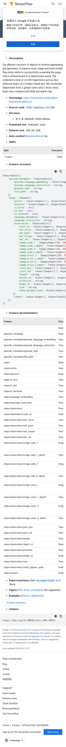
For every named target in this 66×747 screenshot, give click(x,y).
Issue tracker (9, 693)
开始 (33, 44)
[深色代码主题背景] (55, 171)
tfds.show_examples (30, 590)
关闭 (33, 36)
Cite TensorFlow (11, 713)
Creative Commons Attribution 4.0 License (31, 633)
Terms (6, 725)
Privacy (16, 725)
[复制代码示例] (60, 171)
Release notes (10, 698)
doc (48, 580)
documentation (34, 136)
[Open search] (53, 4)
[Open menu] (5, 4)
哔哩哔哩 (7, 679)
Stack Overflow (10, 703)
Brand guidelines (11, 708)
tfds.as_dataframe (32, 595)
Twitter (6, 674)
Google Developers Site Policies (24, 639)
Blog (5, 664)
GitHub (6, 669)
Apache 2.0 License (41, 636)
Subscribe (52, 732)
